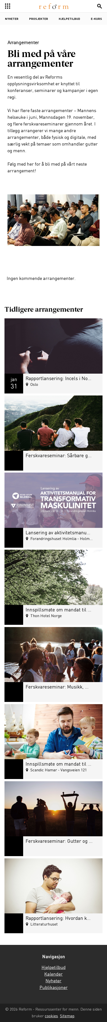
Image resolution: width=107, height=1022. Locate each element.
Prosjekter (38, 19)
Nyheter (11, 19)
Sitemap (67, 1016)
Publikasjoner (54, 987)
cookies (51, 1016)
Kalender (53, 974)
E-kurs (96, 19)
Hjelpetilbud (69, 19)
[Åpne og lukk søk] (99, 6)
